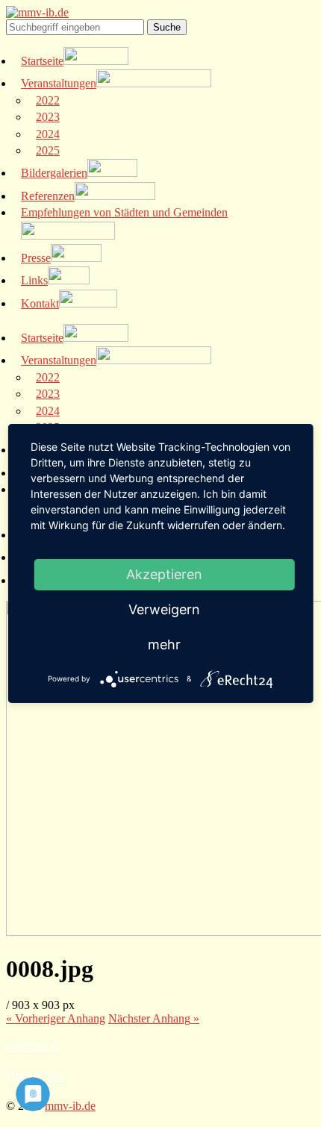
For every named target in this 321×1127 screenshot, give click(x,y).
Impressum (31, 1046)
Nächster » (153, 1018)
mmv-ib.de (70, 1105)
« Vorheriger (55, 1018)
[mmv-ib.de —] (37, 12)
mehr (164, 644)
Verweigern (164, 609)
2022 (48, 100)
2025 (48, 150)
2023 (48, 116)
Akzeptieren (164, 574)
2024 (48, 134)
